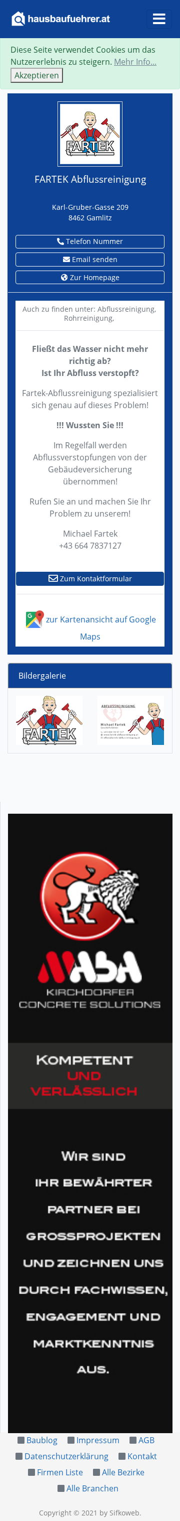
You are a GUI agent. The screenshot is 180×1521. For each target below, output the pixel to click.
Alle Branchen (92, 1488)
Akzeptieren (36, 75)
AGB (146, 1440)
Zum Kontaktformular (95, 578)
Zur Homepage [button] (94, 277)
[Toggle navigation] (159, 19)
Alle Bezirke (123, 1472)
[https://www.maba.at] (90, 1123)
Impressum (98, 1440)
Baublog (42, 1440)
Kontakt (142, 1456)
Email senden (94, 259)
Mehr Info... (135, 61)
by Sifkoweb (120, 1512)
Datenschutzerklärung (66, 1456)
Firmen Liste (60, 1472)
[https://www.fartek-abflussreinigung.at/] (90, 133)
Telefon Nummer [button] (93, 241)
